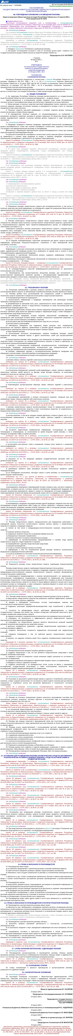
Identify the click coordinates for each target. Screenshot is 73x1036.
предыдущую (13, 30)
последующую (14, 46)
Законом (49, 79)
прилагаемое (20, 49)
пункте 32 (48, 828)
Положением (27, 34)
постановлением (66, 23)
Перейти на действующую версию (61, 6)
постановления (22, 32)
